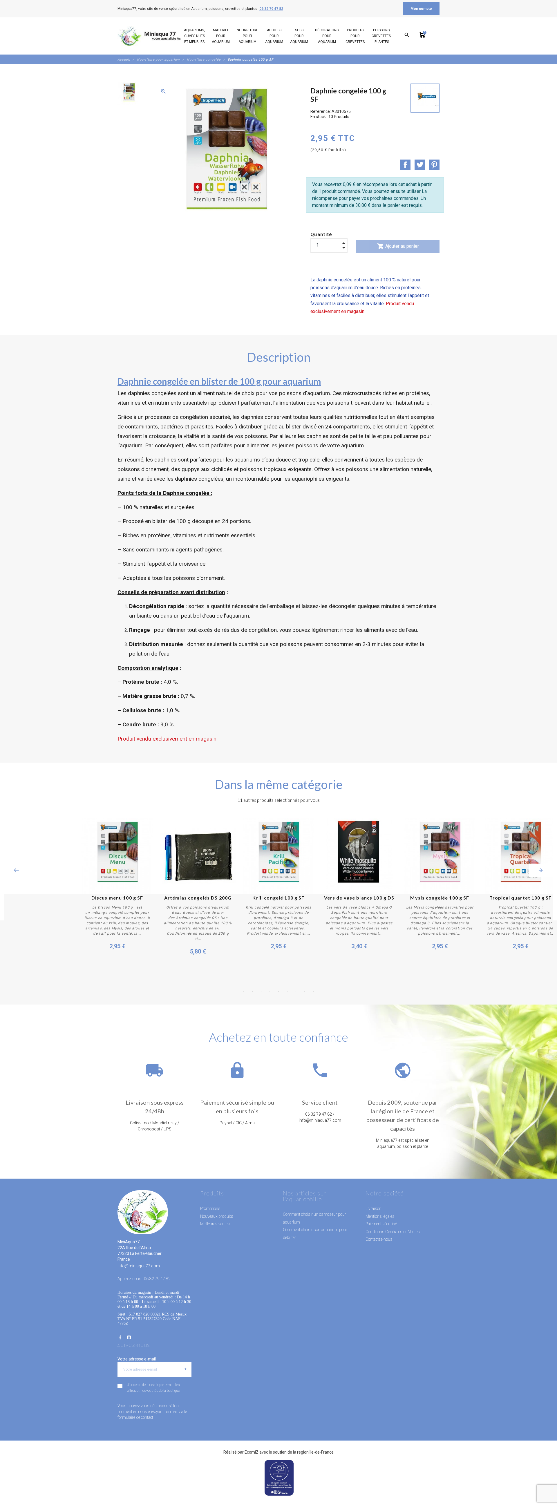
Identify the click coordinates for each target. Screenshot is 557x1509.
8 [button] (296, 991)
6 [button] (278, 991)
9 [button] (305, 991)
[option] (128, 93)
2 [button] (244, 991)
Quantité (321, 234)
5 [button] (270, 991)
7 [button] (287, 991)
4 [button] (261, 991)
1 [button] (235, 991)
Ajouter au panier (398, 246)
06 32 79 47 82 (271, 9)
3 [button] (252, 991)
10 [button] (313, 991)
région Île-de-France (315, 1452)
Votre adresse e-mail (136, 1359)
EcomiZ (251, 1452)
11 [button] (322, 991)
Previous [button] (16, 870)
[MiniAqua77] (156, 36)
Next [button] (541, 870)
